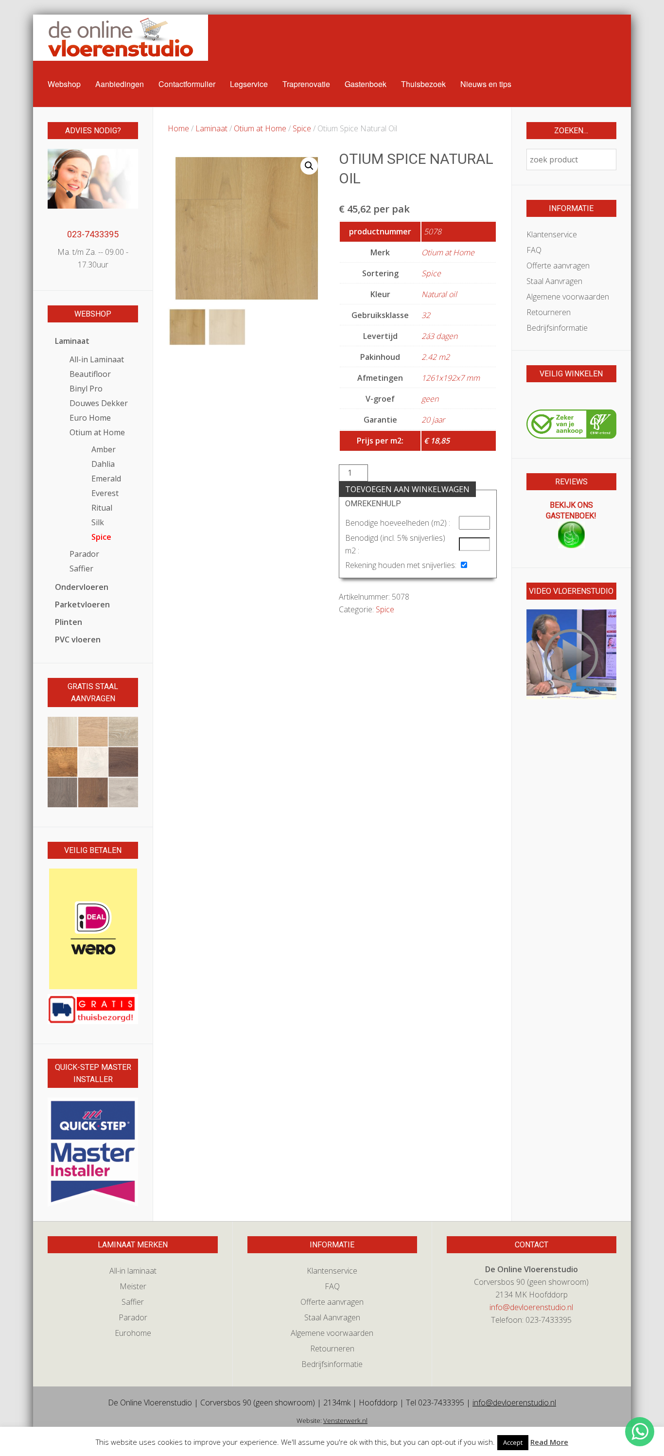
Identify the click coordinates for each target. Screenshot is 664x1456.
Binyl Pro (86, 388)
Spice (302, 128)
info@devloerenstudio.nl (531, 1307)
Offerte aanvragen (558, 265)
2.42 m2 (435, 357)
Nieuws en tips (485, 83)
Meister (133, 1286)
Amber (103, 449)
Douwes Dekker (99, 403)
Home (178, 128)
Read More (549, 1442)
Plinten (68, 622)
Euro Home (90, 417)
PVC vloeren (78, 639)
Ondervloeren (81, 587)
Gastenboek (365, 83)
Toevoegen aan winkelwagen (407, 489)
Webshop (64, 83)
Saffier (81, 568)
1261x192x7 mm (450, 378)
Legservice (249, 83)
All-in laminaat (133, 1270)
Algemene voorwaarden (567, 296)
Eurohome (133, 1333)
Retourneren (548, 312)
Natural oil (439, 294)
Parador (84, 554)
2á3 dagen (439, 336)
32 (425, 315)
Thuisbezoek (423, 83)
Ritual (101, 507)
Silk (97, 522)
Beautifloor (90, 374)
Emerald (106, 478)
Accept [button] (513, 1442)
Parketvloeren (82, 604)
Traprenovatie (306, 83)
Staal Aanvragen (554, 281)
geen (429, 398)
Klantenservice (551, 234)
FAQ (534, 250)
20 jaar (433, 419)
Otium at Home (260, 128)
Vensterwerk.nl (345, 1420)
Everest (105, 493)
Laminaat (211, 128)
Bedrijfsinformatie (557, 327)
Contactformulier (186, 83)
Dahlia (103, 464)
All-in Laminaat (97, 359)
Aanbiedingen (119, 83)
